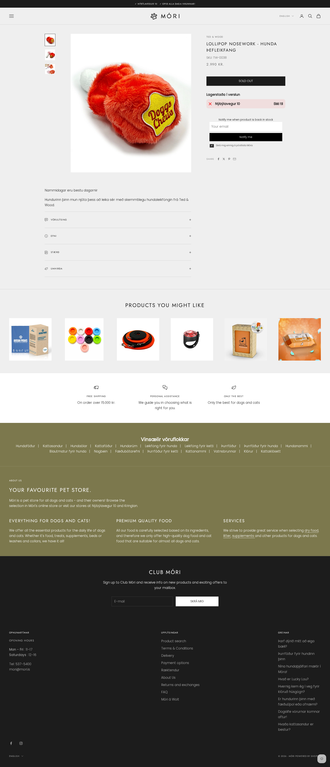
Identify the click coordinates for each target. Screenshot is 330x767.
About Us (168, 677)
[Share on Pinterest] (229, 159)
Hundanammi (297, 446)
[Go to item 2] (50, 55)
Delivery (167, 655)
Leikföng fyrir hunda (161, 446)
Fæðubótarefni (127, 451)
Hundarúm (128, 446)
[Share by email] (234, 159)
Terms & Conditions (177, 648)
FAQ (164, 692)
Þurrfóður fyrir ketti (162, 451)
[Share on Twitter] (223, 159)
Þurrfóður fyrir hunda (261, 446)
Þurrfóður (228, 446)
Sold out (246, 81)
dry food (311, 530)
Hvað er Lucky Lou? (293, 679)
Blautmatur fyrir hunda (67, 451)
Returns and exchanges (180, 685)
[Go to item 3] (50, 69)
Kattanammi (196, 451)
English (285, 16)
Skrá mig (197, 601)
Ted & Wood (214, 37)
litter (227, 535)
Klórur (248, 451)
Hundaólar (78, 446)
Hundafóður (25, 446)
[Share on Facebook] (218, 159)
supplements (243, 535)
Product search (173, 641)
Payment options (175, 663)
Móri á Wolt (170, 699)
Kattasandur (53, 446)
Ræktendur (170, 670)
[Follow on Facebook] (11, 743)
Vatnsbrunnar (225, 451)
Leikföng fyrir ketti (199, 446)
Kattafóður (103, 446)
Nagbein (101, 451)
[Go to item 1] (50, 40)
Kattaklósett (271, 451)
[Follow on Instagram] (21, 743)
